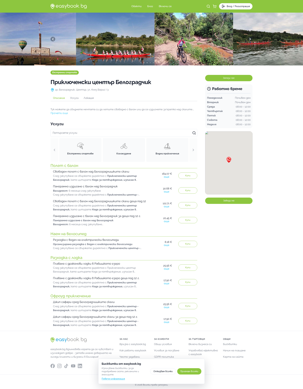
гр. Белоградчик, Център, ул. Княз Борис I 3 (81, 89)
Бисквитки (230, 344)
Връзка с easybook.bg (132, 344)
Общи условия (163, 344)
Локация (89, 98)
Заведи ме (229, 200)
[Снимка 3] (150, 63)
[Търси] (208, 6)
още (166, 176)
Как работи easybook (132, 350)
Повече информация (113, 378)
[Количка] (214, 6)
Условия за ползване (166, 350)
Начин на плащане (234, 350)
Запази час (229, 78)
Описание (59, 98)
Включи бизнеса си (200, 344)
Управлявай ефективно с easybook (203, 352)
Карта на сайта (233, 356)
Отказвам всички (163, 371)
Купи (187, 175)
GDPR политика (164, 356)
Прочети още (59, 113)
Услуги (74, 98)
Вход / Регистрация (238, 6)
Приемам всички (189, 371)
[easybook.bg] (68, 6)
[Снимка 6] (159, 63)
